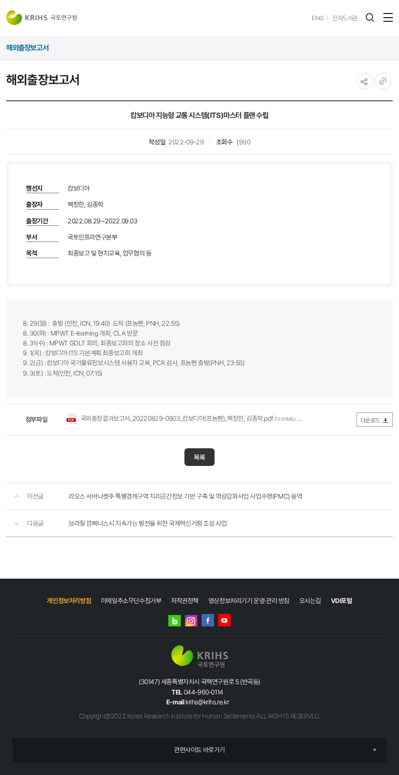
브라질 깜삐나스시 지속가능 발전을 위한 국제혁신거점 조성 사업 (148, 523)
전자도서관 (344, 18)
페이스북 (208, 620)
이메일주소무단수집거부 (131, 601)
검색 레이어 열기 (370, 17)
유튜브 (224, 620)
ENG (318, 18)
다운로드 (370, 420)
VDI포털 (341, 601)
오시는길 (310, 601)
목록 (199, 457)
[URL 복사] (383, 81)
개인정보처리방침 (69, 601)
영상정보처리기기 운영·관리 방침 (248, 601)
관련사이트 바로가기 (199, 750)
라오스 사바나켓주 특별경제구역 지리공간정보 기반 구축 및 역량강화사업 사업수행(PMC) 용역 (185, 496)
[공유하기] (364, 81)
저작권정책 (184, 601)
